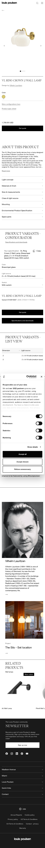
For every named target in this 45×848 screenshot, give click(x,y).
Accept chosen (22, 462)
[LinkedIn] (17, 753)
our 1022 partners (17, 388)
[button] (20, 71)
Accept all (23, 454)
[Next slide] (41, 46)
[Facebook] (7, 753)
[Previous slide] (4, 46)
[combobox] (11, 351)
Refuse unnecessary (22, 469)
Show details (32, 447)
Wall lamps (9, 672)
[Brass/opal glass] (3, 96)
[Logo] (9, 4)
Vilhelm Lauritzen (16, 85)
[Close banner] (41, 377)
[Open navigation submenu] (41, 4)
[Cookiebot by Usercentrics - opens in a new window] (27, 376)
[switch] (39, 423)
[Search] (37, 3)
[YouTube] (27, 753)
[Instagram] (12, 753)
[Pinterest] (22, 753)
